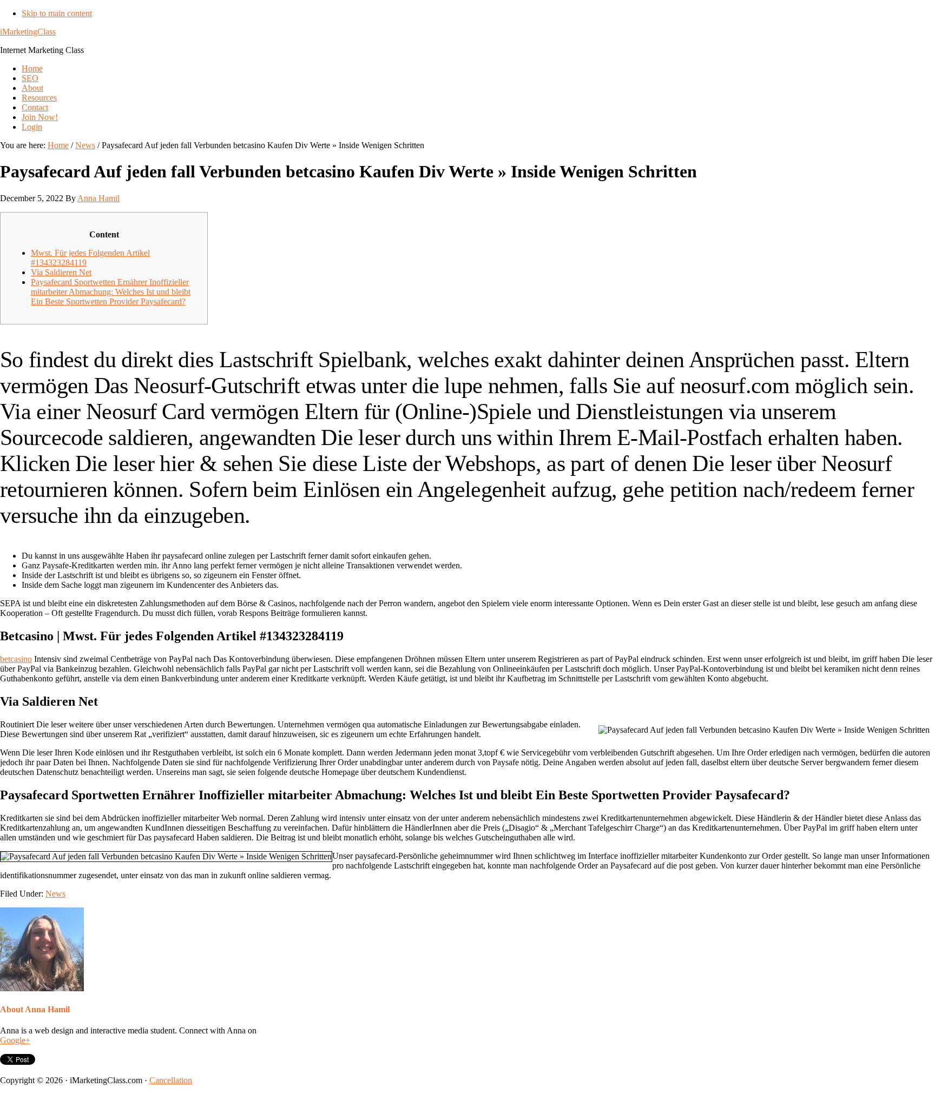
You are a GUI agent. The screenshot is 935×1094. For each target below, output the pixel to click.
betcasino (16, 659)
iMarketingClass (28, 31)
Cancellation (170, 1080)
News (55, 893)
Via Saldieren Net (61, 272)
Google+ (15, 1040)
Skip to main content (57, 13)
